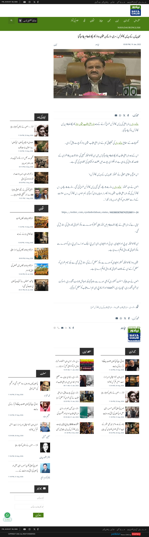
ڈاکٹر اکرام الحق (45, 477)
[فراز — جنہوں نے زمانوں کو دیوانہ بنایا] (132, 396)
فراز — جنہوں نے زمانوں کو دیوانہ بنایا (112, 392)
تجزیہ (109, 20)
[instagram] (29, 529)
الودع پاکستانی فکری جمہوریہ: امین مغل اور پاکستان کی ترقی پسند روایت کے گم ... (113, 413)
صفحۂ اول (137, 20)
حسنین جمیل (46, 436)
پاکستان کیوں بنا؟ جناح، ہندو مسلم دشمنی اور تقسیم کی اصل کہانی (23, 386)
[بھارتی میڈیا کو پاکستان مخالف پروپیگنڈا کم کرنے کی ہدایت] (132, 365)
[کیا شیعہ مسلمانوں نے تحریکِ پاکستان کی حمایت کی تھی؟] (41, 285)
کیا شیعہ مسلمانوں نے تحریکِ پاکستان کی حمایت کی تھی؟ (22, 284)
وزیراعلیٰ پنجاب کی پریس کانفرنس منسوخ (101, 307)
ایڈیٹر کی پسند (41, 117)
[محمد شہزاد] (45, 386)
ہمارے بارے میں (142, 2)
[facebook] (128, 115)
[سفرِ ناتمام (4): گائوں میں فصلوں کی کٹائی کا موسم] (41, 269)
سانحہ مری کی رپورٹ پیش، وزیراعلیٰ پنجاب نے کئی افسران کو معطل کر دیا (67, 395)
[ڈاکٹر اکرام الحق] (45, 468)
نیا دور (97, 44)
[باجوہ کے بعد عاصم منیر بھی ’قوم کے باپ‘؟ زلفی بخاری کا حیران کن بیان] (132, 428)
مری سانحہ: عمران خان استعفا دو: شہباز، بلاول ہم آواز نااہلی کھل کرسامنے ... (67, 364)
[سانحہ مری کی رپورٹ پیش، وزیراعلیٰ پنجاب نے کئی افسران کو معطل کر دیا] (87, 396)
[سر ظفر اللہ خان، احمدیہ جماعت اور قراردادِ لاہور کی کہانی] (41, 178)
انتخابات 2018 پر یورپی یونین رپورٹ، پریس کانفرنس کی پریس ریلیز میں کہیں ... (67, 429)
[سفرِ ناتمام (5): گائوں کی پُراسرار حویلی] (41, 253)
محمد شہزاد (47, 395)
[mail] (117, 318)
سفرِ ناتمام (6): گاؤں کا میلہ (24, 218)
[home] (27, 21)
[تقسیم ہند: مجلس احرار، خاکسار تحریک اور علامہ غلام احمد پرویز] (41, 162)
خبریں (117, 20)
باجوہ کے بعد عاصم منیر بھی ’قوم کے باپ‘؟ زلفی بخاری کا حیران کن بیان (113, 427)
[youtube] (24, 529)
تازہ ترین (126, 20)
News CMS (125, 535)
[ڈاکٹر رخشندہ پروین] (45, 447)
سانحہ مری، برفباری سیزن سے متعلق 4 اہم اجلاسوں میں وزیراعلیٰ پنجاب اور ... (67, 381)
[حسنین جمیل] (45, 427)
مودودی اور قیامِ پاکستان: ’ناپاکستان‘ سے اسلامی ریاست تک (22, 145)
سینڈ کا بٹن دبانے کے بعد (25, 233)
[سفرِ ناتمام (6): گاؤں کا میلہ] (41, 222)
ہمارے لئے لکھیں (121, 2)
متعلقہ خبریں (86, 351)
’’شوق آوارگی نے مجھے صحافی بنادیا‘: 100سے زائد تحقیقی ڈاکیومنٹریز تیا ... (22, 192)
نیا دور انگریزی (98, 2)
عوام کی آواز (75, 20)
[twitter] (124, 115)
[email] (62, 327)
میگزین (92, 20)
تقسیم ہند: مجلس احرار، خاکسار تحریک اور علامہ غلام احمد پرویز (21, 161)
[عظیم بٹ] (45, 406)
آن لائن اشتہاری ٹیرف (132, 2)
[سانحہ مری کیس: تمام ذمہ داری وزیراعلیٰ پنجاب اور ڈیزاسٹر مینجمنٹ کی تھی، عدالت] (87, 412)
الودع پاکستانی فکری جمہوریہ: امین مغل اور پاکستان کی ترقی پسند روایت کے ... (25, 468)
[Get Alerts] (7, 515)
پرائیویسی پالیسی (105, 2)
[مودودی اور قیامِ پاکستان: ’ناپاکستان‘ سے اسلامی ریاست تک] (41, 146)
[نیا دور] (134, 334)
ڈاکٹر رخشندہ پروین (44, 457)
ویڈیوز (101, 20)
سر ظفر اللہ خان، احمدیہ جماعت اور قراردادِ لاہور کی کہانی (23, 176)
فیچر (84, 20)
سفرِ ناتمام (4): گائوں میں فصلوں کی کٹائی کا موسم (22, 268)
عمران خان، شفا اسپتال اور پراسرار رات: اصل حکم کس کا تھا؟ (113, 379)
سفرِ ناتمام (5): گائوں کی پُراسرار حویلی (21, 249)
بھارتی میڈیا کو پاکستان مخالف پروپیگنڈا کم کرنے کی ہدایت (113, 364)
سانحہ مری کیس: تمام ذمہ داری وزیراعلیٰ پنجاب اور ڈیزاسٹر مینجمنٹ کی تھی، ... (68, 413)
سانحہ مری (135, 124)
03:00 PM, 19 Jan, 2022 (132, 44)
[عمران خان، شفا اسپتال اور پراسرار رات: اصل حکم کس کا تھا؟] (132, 381)
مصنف (43, 373)
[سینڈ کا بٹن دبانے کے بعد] (41, 238)
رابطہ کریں (112, 2)
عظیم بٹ (46, 416)
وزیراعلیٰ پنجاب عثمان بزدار (85, 124)
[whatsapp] (120, 115)
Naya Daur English (129, 27)
